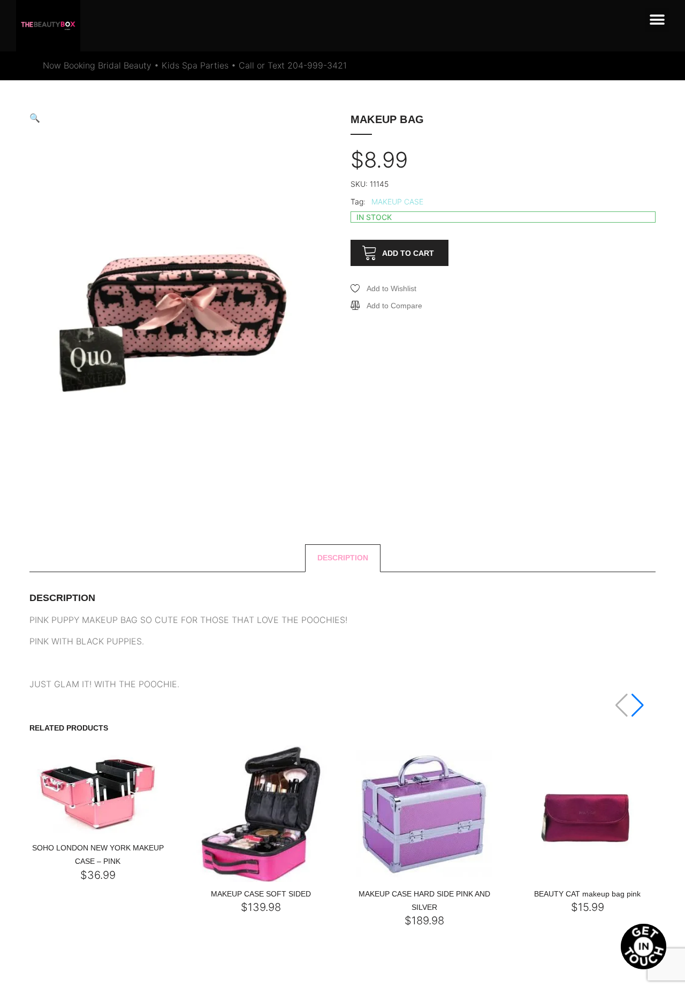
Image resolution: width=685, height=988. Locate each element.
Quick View (78, 833)
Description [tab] (342, 557)
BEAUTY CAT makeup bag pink (587, 894)
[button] (657, 20)
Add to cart (408, 253)
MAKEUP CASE (397, 201)
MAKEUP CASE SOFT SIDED (261, 894)
